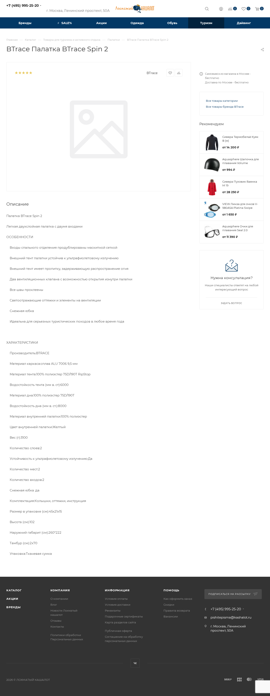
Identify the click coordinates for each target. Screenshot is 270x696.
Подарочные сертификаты (124, 616)
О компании (59, 598)
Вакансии (170, 616)
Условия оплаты (116, 598)
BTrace (152, 73)
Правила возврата (176, 610)
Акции (12, 598)
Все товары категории (222, 100)
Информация (117, 590)
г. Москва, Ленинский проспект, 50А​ (78, 11)
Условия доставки (117, 604)
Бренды (13, 607)
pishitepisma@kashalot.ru (231, 617)
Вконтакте (135, 663)
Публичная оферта (118, 630)
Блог (53, 604)
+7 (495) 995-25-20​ (22, 6)
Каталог (14, 590)
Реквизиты (112, 610)
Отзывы (55, 620)
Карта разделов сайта (120, 622)
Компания (60, 590)
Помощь (171, 590)
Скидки (168, 604)
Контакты (57, 626)
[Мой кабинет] (221, 9)
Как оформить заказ (177, 598)
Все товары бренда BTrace (225, 106)
